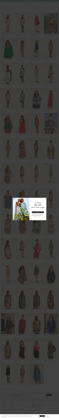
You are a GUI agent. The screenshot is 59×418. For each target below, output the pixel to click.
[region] (29, 416)
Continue (38, 212)
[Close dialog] (45, 198)
